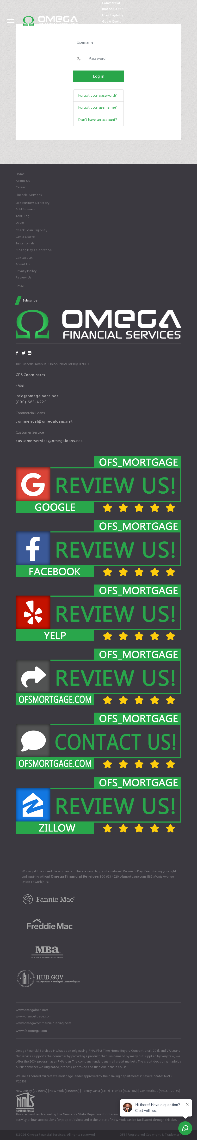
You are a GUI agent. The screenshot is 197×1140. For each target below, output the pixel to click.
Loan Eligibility (113, 15)
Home (20, 174)
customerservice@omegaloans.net (49, 441)
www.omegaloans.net (32, 1010)
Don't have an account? (97, 120)
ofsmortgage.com (133, 876)
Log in (98, 76)
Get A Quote (112, 21)
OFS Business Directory (33, 203)
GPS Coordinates (30, 375)
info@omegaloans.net (37, 396)
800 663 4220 (113, 9)
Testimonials (25, 243)
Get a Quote (25, 237)
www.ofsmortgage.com (34, 1016)
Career (20, 187)
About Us (23, 180)
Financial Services (29, 195)
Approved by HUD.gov (119, 27)
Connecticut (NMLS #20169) (160, 1090)
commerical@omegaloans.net (44, 421)
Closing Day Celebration (34, 250)
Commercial (111, 3)
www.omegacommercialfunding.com (43, 1023)
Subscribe (29, 300)
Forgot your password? (97, 95)
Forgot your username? (97, 107)
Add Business (25, 209)
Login (20, 222)
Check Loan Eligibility (32, 230)
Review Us (23, 277)
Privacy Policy (26, 271)
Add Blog (23, 216)
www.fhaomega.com (31, 1031)
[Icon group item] (112, 34)
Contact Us (24, 257)
